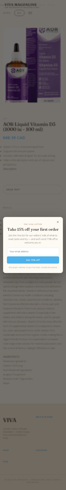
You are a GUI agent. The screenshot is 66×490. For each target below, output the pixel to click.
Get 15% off (33, 260)
